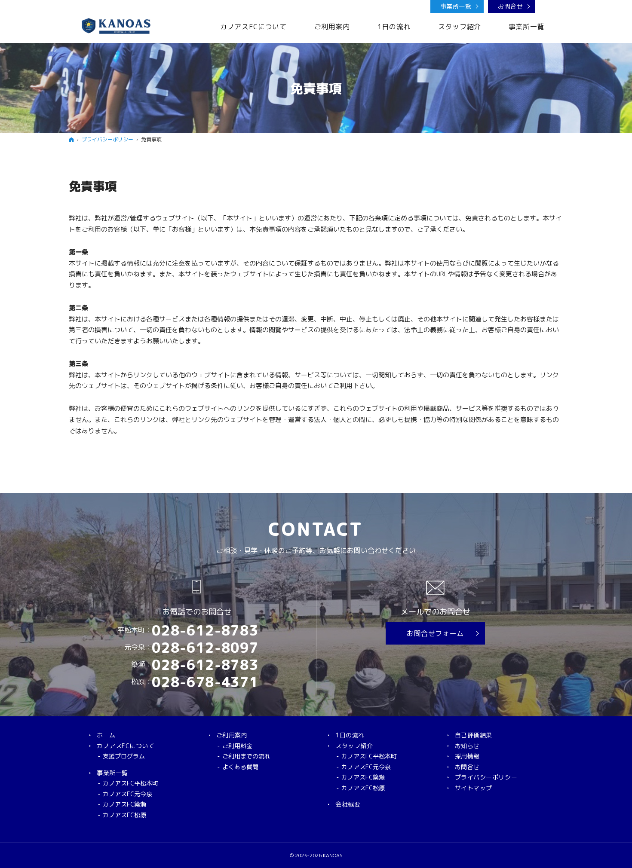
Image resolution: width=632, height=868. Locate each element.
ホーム (106, 735)
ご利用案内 (232, 735)
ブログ (558, 6)
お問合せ (510, 6)
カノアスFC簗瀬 (124, 804)
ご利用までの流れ (246, 756)
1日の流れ (350, 735)
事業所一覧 (456, 6)
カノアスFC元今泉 (127, 794)
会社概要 (347, 804)
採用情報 (467, 756)
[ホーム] (71, 139)
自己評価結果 (473, 735)
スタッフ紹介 (354, 746)
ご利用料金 (237, 746)
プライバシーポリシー (486, 777)
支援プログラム (124, 756)
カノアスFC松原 (124, 815)
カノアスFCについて (126, 746)
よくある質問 (240, 767)
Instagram (544, 6)
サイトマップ (473, 788)
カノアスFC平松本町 (130, 783)
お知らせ (467, 746)
